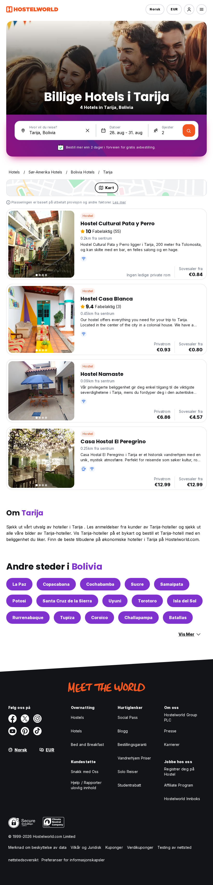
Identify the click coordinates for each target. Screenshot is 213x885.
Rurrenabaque (27, 617)
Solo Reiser (128, 771)
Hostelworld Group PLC (180, 717)
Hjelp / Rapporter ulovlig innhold (86, 785)
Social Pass (128, 717)
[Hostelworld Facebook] (12, 718)
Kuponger (114, 847)
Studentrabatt (129, 785)
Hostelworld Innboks (182, 798)
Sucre (137, 584)
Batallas (178, 617)
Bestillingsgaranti (132, 744)
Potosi (19, 600)
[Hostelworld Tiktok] (37, 731)
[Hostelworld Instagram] (37, 718)
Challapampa (138, 617)
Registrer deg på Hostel (179, 771)
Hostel (88, 216)
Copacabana (56, 584)
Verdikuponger (140, 847)
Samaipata (171, 584)
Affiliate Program (178, 785)
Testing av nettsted (174, 847)
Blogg (123, 731)
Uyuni (115, 600)
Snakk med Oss (84, 771)
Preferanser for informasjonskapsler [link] (73, 860)
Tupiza (67, 617)
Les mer (119, 202)
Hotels (76, 731)
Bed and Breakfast (87, 744)
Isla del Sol (184, 600)
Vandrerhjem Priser (134, 758)
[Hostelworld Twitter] (25, 718)
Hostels (77, 717)
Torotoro (147, 600)
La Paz (19, 584)
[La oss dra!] (189, 130)
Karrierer (171, 744)
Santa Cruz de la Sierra (67, 600)
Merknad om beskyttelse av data (37, 847)
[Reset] (87, 130)
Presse (170, 731)
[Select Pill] (189, 9)
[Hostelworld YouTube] (12, 731)
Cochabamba (100, 584)
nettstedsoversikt (23, 860)
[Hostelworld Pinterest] (25, 731)
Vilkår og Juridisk (86, 847)
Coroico (99, 617)
